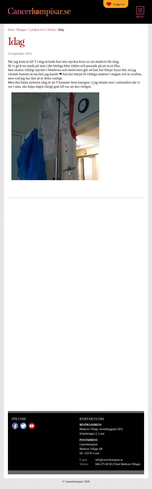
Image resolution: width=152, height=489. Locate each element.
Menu (140, 16)
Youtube (31, 426)
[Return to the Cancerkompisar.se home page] (39, 12)
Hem (11, 29)
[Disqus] (76, 253)
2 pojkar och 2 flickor (42, 29)
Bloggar (21, 29)
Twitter (23, 426)
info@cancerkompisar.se (109, 459)
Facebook (15, 426)
